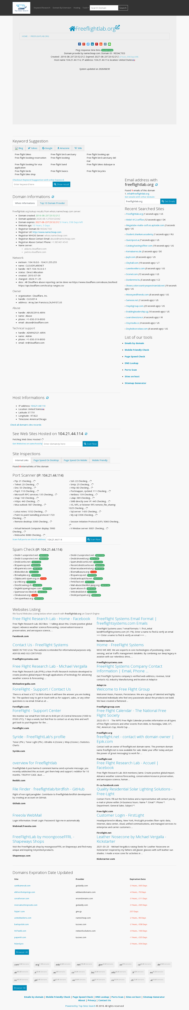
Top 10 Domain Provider (52, 203)
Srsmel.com (132, 274)
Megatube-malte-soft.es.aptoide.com (145, 225)
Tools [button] (85, 7)
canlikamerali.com (22, 885)
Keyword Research (42, 7)
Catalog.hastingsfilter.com (139, 245)
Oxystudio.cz (132, 322)
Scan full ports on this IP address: (29, 539)
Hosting (77, 7)
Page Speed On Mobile (75, 460)
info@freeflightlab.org (138, 193)
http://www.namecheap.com (47, 232)
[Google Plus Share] (84, 43)
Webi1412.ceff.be (135, 219)
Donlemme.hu (133, 279)
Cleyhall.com (132, 262)
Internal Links (21, 460)
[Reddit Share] (105, 43)
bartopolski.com (21, 924)
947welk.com (20, 930)
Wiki (79, 148)
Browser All (22, 952)
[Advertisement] (94, 92)
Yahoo (33, 148)
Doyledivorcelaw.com (137, 328)
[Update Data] (52, 196)
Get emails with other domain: (140, 196)
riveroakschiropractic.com (25, 905)
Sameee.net (132, 300)
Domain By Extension (62, 7)
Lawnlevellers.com (135, 268)
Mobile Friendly (99, 460)
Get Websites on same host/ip (28, 443)
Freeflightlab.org (40, 36)
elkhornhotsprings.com (24, 892)
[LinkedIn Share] (92, 43)
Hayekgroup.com (134, 305)
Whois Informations (25, 203)
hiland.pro (18, 943)
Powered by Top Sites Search (80, 1005)
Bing (20, 148)
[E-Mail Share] (109, 43)
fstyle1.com (19, 911)
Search (123, 7)
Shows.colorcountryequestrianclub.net (145, 285)
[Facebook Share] (79, 43)
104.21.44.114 (38, 405)
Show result (62, 184)
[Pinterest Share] (96, 43)
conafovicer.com (21, 898)
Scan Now (91, 443)
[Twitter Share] (88, 43)
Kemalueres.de (133, 251)
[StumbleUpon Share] (101, 43)
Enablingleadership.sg (137, 311)
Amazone (64, 148)
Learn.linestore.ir (134, 317)
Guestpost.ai (132, 239)
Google (48, 148)
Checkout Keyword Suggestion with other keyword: (38, 180)
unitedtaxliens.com (22, 917)
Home (25, 36)
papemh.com (20, 937)
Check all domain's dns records (25, 424)
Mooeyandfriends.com (137, 294)
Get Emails (169, 201)
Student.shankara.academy (139, 234)
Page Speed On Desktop (46, 460)
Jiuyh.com (130, 256)
